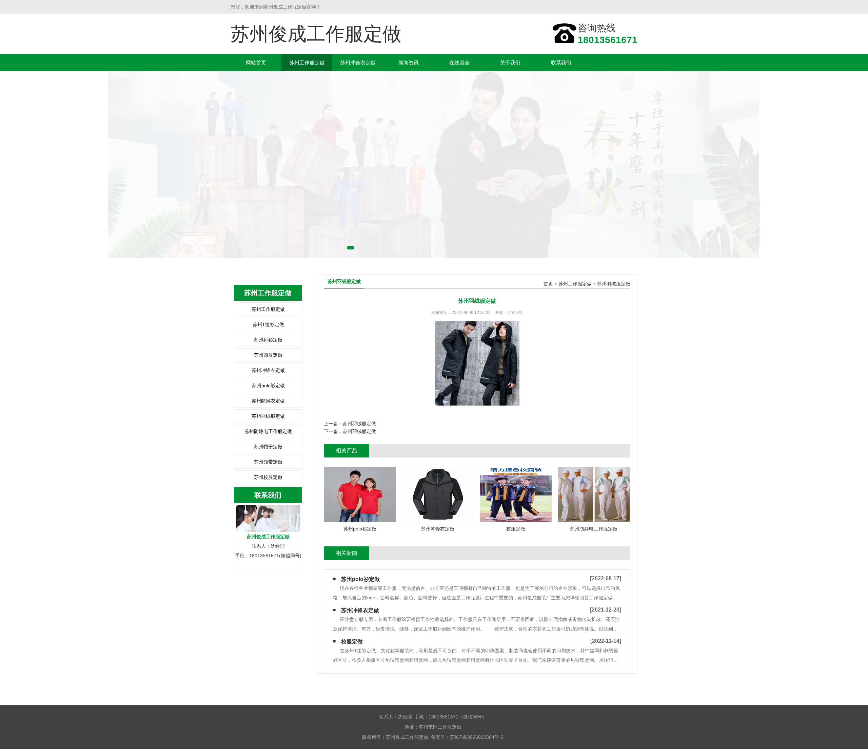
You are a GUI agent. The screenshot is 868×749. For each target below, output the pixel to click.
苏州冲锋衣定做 (358, 62)
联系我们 (561, 62)
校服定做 (352, 641)
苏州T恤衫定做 (268, 324)
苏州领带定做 (268, 462)
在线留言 (459, 62)
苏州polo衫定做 (268, 385)
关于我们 (510, 62)
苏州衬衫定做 (268, 339)
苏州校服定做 (268, 477)
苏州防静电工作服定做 (268, 431)
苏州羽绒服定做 (268, 416)
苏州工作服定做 (307, 62)
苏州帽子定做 (268, 446)
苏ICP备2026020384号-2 (477, 737)
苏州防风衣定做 (268, 401)
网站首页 (256, 62)
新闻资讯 (408, 62)
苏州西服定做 (268, 355)
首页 (548, 283)
